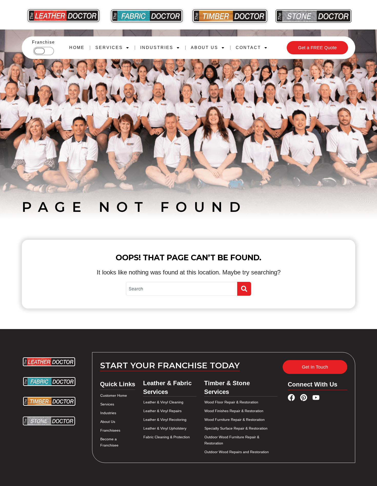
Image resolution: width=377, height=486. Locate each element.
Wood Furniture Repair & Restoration (234, 420)
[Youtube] (316, 397)
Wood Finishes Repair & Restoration (233, 411)
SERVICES (109, 47)
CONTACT (248, 47)
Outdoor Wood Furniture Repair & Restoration (231, 440)
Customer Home (113, 395)
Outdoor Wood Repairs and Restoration (236, 452)
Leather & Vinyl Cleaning (163, 402)
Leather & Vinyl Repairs (162, 411)
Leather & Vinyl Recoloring (164, 420)
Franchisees (110, 430)
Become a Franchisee (109, 442)
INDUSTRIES (156, 47)
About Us (107, 422)
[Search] (244, 289)
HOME (77, 47)
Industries (108, 413)
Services (107, 404)
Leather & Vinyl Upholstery (164, 428)
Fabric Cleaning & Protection (166, 437)
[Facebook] (291, 397)
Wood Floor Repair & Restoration (231, 402)
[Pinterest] (303, 397)
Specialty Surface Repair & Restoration (235, 428)
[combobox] (181, 289)
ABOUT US (204, 47)
